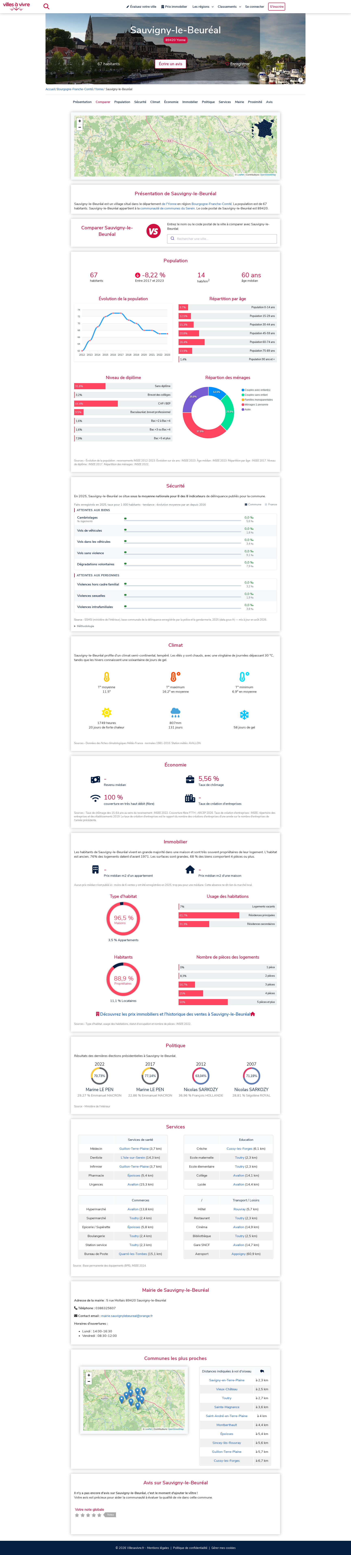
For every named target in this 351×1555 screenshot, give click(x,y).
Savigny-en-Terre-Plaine (226, 1380)
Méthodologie (85, 626)
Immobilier (190, 102)
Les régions (201, 6)
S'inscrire (277, 6)
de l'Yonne (169, 204)
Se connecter (254, 6)
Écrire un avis (170, 64)
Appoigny (239, 1254)
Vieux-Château (226, 1389)
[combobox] (222, 239)
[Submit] (172, 238)
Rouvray (240, 1209)
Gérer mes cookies (223, 1548)
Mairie (239, 102)
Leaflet (240, 174)
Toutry (239, 1157)
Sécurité (140, 102)
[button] (80, 121)
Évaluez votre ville (143, 6)
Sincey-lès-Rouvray (226, 1443)
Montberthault (227, 1425)
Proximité (255, 102)
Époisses (134, 1175)
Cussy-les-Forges (239, 1148)
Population (122, 102)
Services (225, 102)
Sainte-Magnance (226, 1407)
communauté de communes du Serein (167, 208)
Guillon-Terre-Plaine (134, 1148)
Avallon (133, 1184)
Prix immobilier (176, 6)
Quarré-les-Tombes (133, 1254)
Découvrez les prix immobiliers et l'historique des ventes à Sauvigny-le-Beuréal (174, 1014)
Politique (208, 102)
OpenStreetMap (268, 174)
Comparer (103, 102)
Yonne (99, 89)
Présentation (82, 102)
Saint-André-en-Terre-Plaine (226, 1416)
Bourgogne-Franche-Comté (75, 89)
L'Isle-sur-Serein (133, 1157)
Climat (155, 102)
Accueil (50, 89)
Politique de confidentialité (190, 1548)
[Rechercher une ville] (46, 6)
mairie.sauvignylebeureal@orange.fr (127, 1316)
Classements (227, 6)
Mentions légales (158, 1548)
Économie (171, 102)
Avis (269, 102)
